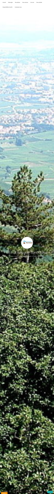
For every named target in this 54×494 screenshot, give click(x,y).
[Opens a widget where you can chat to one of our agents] (50, 492)
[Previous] (27, 491)
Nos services (25, 2)
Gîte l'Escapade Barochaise (27, 252)
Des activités (39, 2)
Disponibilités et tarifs (7, 7)
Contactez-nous (18, 7)
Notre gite (10, 2)
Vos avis (32, 2)
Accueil (4, 2)
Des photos (17, 2)
